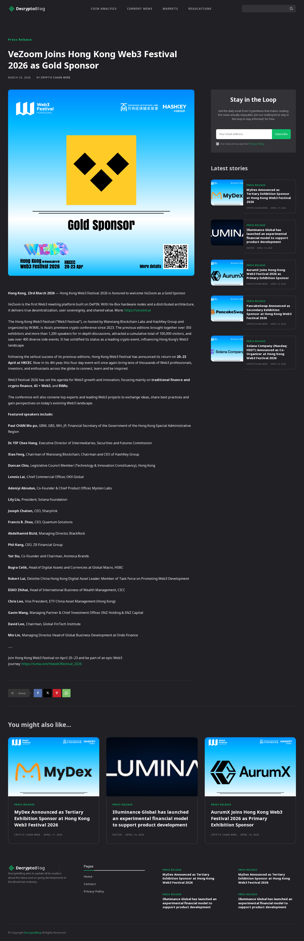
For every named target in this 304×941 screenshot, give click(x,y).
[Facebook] (38, 693)
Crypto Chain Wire (56, 77)
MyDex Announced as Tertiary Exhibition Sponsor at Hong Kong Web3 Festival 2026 (269, 196)
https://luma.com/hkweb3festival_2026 (52, 664)
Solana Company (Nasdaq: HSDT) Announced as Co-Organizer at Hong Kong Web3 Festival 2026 (267, 352)
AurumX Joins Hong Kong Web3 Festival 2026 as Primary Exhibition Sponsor (268, 274)
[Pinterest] (57, 693)
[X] (47, 693)
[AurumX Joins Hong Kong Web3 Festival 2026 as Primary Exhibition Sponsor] (227, 272)
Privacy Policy (256, 143)
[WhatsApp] (66, 693)
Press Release (20, 39)
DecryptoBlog (32, 932)
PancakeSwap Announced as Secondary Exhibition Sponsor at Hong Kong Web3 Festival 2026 (269, 312)
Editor (250, 248)
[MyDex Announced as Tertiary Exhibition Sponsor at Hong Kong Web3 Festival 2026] (227, 192)
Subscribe (281, 134)
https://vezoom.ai (137, 310)
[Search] (291, 8)
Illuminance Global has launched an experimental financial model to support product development (267, 236)
